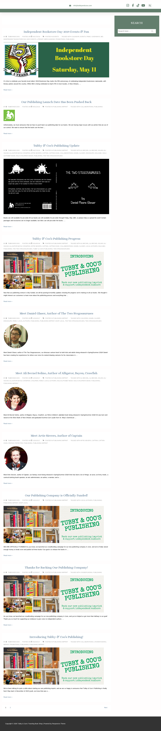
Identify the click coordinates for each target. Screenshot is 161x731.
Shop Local (59, 321)
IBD (102, 36)
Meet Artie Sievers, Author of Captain (56, 435)
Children (84, 318)
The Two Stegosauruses (53, 156)
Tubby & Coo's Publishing (43, 249)
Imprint (6, 644)
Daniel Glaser (79, 153)
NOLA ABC (98, 153)
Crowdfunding (86, 572)
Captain (45, 153)
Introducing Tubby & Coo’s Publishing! (56, 637)
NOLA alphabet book (65, 381)
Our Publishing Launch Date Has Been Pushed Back (56, 102)
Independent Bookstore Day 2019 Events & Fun (56, 31)
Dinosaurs (90, 153)
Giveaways (96, 36)
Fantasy (11, 443)
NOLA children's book (24, 156)
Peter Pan (19, 443)
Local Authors (92, 246)
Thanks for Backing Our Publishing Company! (56, 567)
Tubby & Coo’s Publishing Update (56, 145)
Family (89, 36)
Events (56, 36)
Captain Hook (54, 153)
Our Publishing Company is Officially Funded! (56, 495)
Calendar (75, 36)
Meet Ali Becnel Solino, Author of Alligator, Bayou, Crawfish (56, 373)
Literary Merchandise (46, 39)
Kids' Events (31, 39)
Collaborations (86, 107)
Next (105, 707)
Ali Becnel (84, 150)
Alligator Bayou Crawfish (19, 153)
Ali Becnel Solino (96, 150)
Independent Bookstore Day (15, 39)
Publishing (70, 39)
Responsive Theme (58, 724)
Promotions (60, 39)
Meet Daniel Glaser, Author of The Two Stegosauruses (56, 313)
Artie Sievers (36, 153)
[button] (150, 5)
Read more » (8, 90)
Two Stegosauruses (61, 249)
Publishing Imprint (60, 107)
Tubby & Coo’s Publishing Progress (56, 238)
